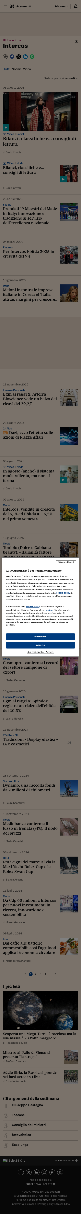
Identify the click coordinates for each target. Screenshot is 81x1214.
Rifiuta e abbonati (66, 562)
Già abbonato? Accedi (40, 652)
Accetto (40, 645)
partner (49, 610)
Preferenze (40, 636)
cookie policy (63, 593)
